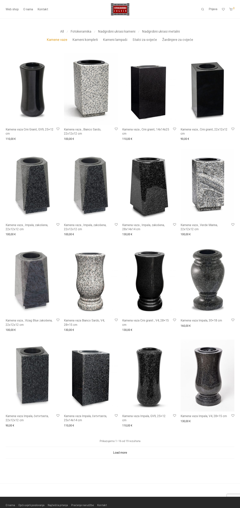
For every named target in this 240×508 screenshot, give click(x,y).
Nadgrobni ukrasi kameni (116, 31)
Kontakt (43, 9)
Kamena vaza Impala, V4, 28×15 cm (204, 416)
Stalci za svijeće (145, 40)
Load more (120, 452)
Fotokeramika (81, 31)
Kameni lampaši (115, 40)
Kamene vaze (57, 40)
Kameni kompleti (85, 40)
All (62, 31)
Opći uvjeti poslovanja (31, 505)
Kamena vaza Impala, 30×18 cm (201, 320)
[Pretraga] (202, 9)
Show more (11, 138)
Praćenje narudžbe (82, 505)
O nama (28, 9)
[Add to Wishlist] (57, 129)
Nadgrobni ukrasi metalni (161, 31)
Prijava (213, 9)
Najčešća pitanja (58, 505)
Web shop (12, 9)
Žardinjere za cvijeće (177, 40)
